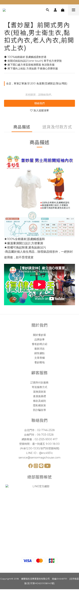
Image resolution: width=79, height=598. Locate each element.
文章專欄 (39, 357)
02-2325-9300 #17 (46, 439)
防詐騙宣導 (39, 410)
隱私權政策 (39, 405)
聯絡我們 (39, 103)
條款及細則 (39, 400)
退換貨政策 (39, 391)
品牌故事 (39, 339)
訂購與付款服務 (39, 382)
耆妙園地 (39, 362)
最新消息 (39, 348)
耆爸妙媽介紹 (39, 344)
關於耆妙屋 (39, 335)
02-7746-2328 (46, 430)
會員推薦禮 (39, 396)
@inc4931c (46, 453)
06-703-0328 (45, 434)
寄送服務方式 (39, 387)
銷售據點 (39, 353)
